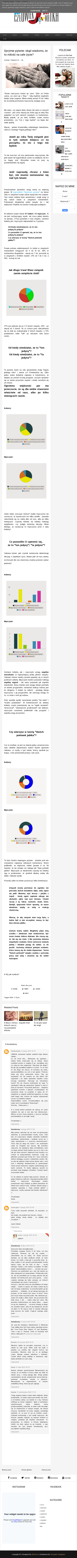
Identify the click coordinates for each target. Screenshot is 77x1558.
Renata (14, 1342)
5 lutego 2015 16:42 (29, 1235)
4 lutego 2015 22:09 (27, 1207)
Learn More (35, 11)
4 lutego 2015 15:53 (28, 1051)
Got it (45, 11)
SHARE (15, 989)
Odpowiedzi (18, 1231)
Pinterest (40, 1478)
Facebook (13, 1478)
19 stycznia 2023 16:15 (25, 1342)
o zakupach (43, 1520)
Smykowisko (16, 1051)
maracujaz (15, 1207)
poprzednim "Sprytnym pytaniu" (26, 192)
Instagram (54, 1478)
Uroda (37, 35)
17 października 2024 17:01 (26, 1392)
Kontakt (25, 1)
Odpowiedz (15, 1124)
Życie (5, 35)
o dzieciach (43, 1508)
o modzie (42, 1517)
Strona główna (8, 1)
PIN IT (26, 993)
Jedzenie (69, 35)
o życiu (6, 60)
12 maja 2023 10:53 (23, 1367)
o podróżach (43, 1514)
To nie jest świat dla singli (40, 1024)
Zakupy (57, 35)
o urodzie (42, 1511)
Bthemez (35, 1554)
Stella (20, 1235)
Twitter (27, 1478)
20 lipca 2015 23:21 (27, 1246)
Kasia (13, 1367)
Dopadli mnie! (24, 1023)
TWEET (26, 989)
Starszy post (46, 1470)
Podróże (26, 35)
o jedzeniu (43, 1523)
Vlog (4, 39)
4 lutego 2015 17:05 (28, 1129)
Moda (47, 35)
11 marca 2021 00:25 (28, 1322)
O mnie (18, 1)
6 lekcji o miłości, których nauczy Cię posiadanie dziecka (11, 1027)
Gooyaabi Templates (58, 1554)
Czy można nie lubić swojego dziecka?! (66, 153)
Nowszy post (6, 1470)
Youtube (68, 1478)
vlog (41, 1526)
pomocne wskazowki (33, 1334)
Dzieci (15, 35)
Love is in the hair (65, 55)
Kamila (13, 1392)
